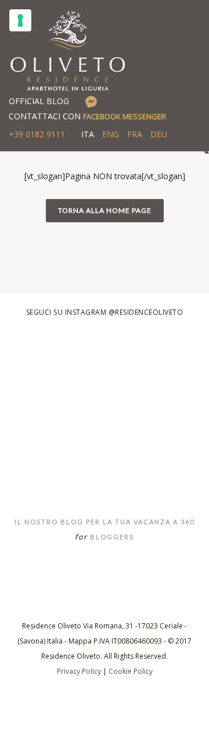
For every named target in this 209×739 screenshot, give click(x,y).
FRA (134, 134)
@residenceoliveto (146, 312)
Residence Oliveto (105, 452)
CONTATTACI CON (87, 116)
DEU (158, 134)
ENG (110, 134)
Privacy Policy (79, 671)
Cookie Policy (131, 671)
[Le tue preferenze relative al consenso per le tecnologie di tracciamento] (20, 20)
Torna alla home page (105, 210)
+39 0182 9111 (37, 134)
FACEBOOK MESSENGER (124, 116)
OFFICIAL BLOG (39, 100)
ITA (87, 134)
